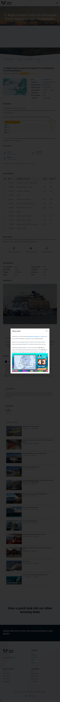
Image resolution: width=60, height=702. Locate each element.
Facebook (31, 336)
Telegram (36, 336)
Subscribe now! (42, 352)
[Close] (46, 331)
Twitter (42, 336)
